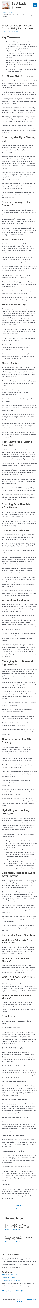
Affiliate (17, 1291)
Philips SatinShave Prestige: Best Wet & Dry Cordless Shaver (19, 1226)
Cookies (10, 1291)
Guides (5, 32)
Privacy (4, 1291)
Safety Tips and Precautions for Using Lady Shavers (19, 1238)
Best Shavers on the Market (11, 1281)
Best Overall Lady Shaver (10, 1274)
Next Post (19, 1209)
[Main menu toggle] (35, 5)
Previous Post (19, 1205)
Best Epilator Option (8, 1277)
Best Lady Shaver (19, 5)
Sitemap (23, 1291)
